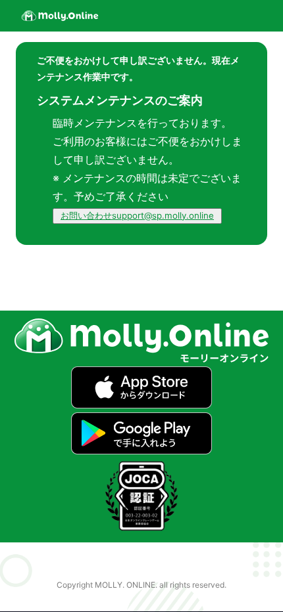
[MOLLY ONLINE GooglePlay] (141, 450)
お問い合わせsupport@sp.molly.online (137, 215)
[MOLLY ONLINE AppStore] (141, 404)
